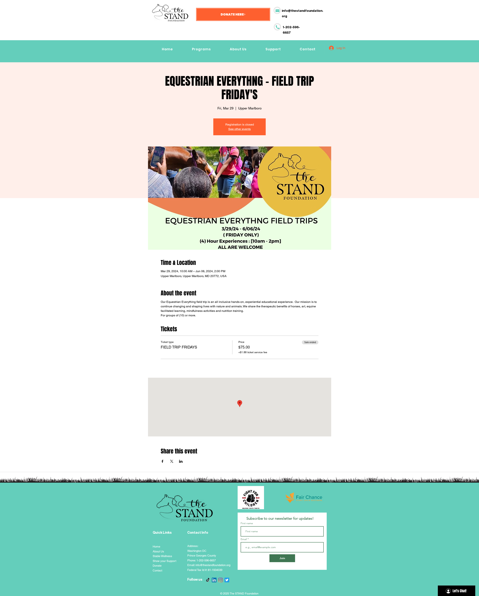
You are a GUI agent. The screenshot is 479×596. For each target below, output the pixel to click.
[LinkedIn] (214, 580)
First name (247, 523)
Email (244, 539)
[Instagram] (220, 580)
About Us (158, 551)
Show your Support (164, 561)
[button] (273, 49)
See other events (239, 129)
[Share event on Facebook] (162, 461)
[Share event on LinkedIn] (181, 461)
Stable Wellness (162, 556)
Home (156, 546)
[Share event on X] (171, 461)
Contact (157, 570)
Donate (157, 565)
